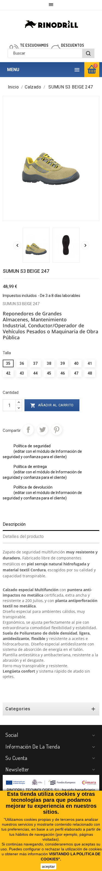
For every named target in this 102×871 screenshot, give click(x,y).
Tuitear (42, 429)
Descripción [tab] (14, 524)
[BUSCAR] (88, 53)
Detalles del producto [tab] (23, 536)
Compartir (28, 429)
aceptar (48, 866)
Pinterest (56, 429)
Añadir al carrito (52, 405)
